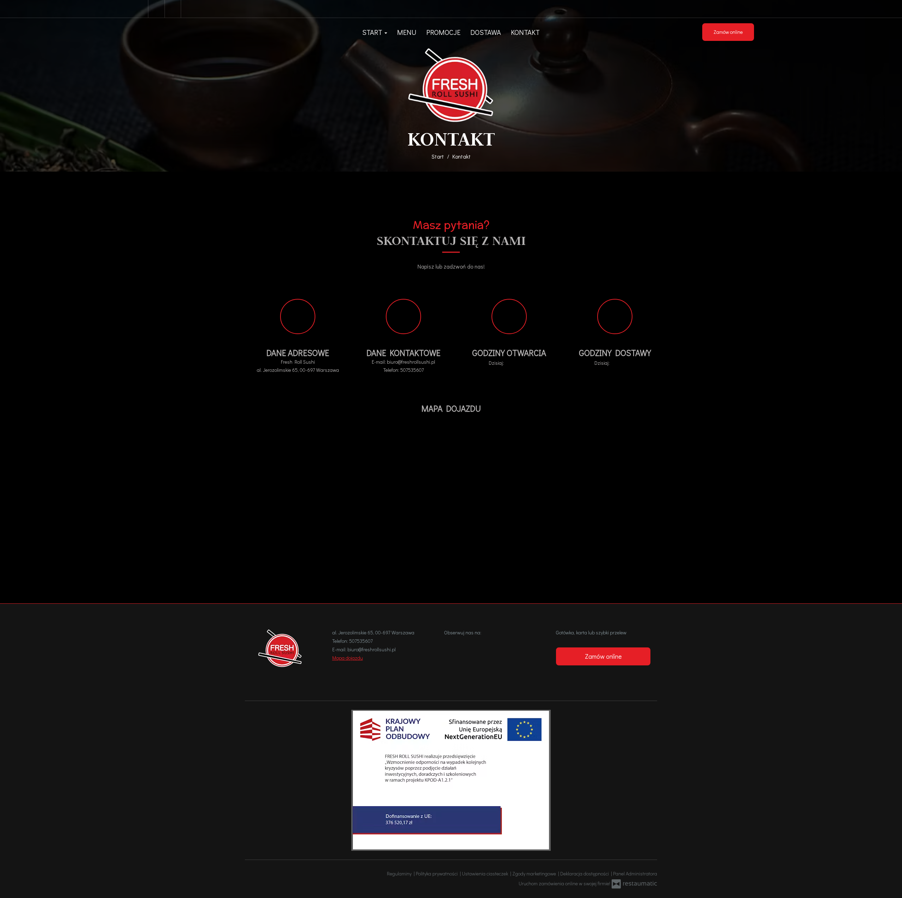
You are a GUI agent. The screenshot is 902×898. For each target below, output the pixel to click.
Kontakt (525, 32)
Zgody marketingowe (535, 873)
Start (373, 32)
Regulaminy (400, 873)
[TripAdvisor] (173, 9)
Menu (406, 32)
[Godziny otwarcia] (524, 363)
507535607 (412, 370)
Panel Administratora (635, 873)
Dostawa (485, 32)
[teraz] (514, 363)
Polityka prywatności (438, 873)
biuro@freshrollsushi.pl (411, 361)
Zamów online (728, 32)
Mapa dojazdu (347, 657)
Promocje (443, 32)
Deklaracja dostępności (585, 873)
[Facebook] (156, 9)
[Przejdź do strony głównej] (451, 85)
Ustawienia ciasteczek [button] (486, 873)
